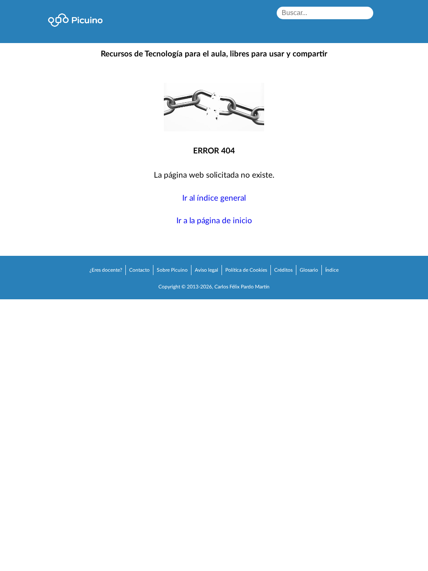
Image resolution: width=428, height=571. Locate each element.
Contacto (139, 270)
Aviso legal (206, 270)
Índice (332, 270)
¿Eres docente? (105, 270)
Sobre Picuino (172, 270)
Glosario (309, 270)
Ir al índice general (214, 198)
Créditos (283, 270)
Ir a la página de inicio (214, 221)
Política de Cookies (246, 270)
